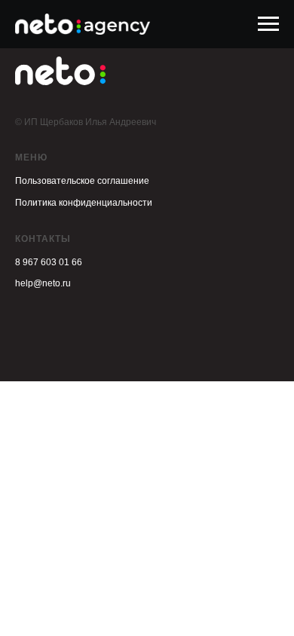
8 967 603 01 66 (48, 262)
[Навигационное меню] (268, 24)
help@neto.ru (43, 283)
